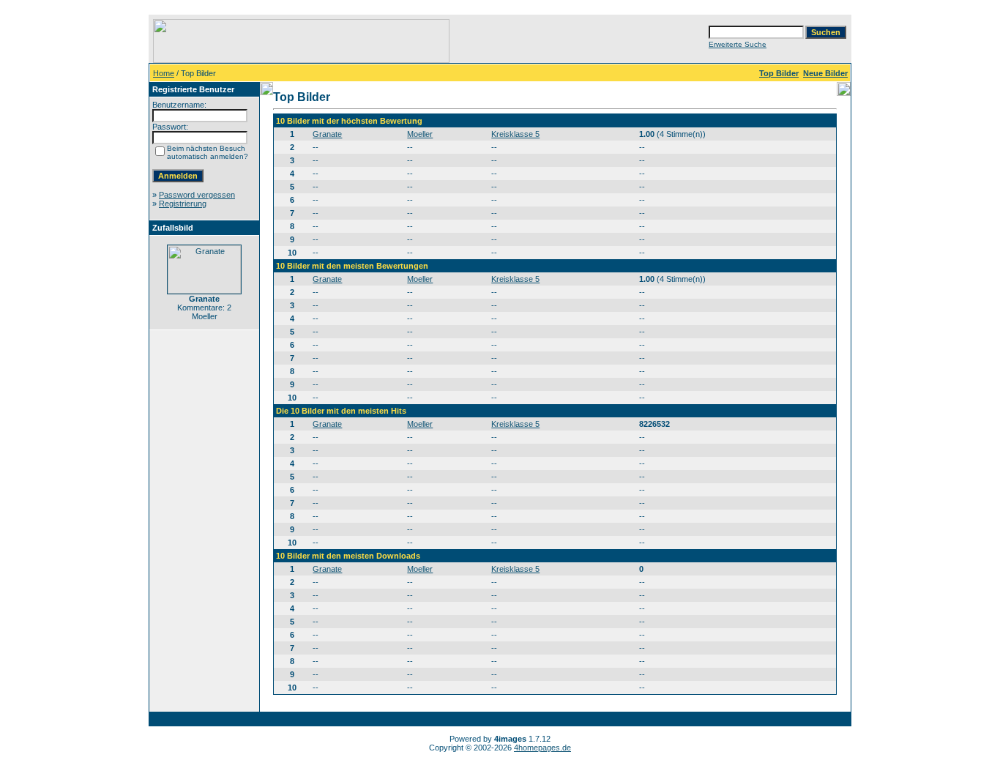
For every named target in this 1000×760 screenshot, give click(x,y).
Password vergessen (197, 194)
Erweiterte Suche (737, 44)
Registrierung (182, 203)
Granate (327, 134)
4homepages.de (542, 747)
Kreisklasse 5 (515, 134)
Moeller (420, 134)
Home (163, 73)
